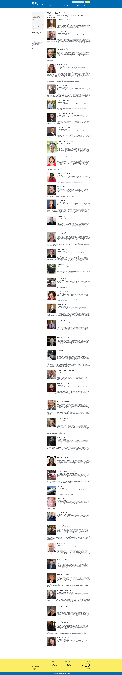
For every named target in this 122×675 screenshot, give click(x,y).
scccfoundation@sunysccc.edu (37, 49)
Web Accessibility (61, 673)
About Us (86, 5)
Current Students (67, 5)
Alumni (34, 19)
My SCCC (87, 1)
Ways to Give (35, 21)
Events (53, 664)
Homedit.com (57, 169)
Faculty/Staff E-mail (68, 665)
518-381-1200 (88, 668)
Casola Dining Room (53, 666)
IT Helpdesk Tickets (68, 666)
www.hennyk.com (64, 300)
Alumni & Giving (77, 5)
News (53, 663)
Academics (58, 5)
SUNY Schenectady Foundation (36, 14)
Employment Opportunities (53, 665)
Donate (34, 28)
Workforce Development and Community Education (59, 1)
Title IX (66, 673)
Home (34, 9)
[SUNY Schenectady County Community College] (39, 4)
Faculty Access (68, 664)
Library (70, 1)
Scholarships (35, 24)
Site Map (69, 673)
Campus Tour (34, 669)
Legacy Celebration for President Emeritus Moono (37, 17)
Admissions (51, 5)
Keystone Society (36, 26)
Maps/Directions (34, 668)
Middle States (68, 663)
